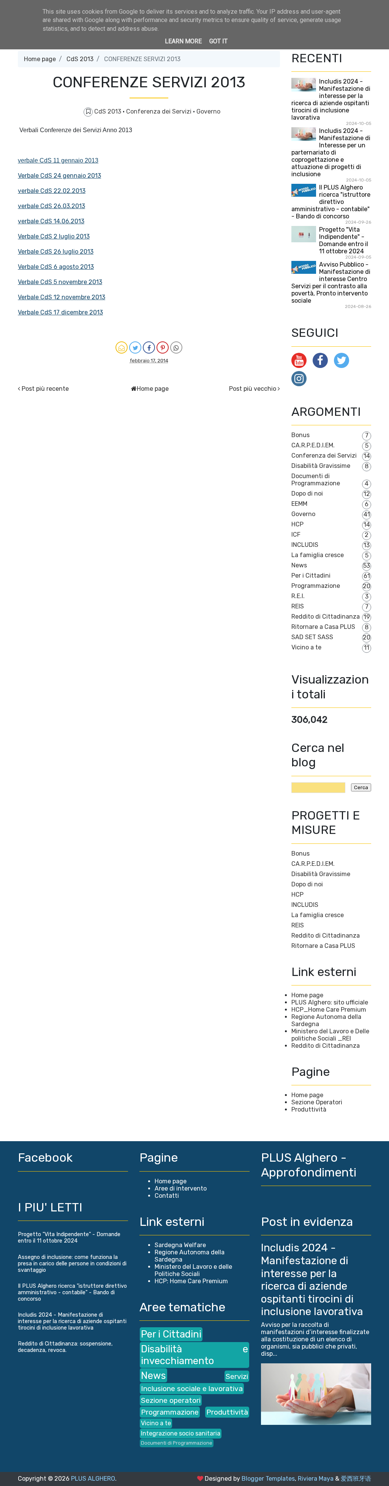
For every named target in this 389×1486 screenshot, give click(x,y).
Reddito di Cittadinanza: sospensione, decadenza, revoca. (65, 1347)
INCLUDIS (304, 544)
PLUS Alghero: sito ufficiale (329, 1002)
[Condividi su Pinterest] (163, 347)
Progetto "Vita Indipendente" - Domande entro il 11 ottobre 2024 (343, 240)
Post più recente (45, 388)
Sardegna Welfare (180, 1245)
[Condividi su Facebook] (149, 347)
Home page (40, 59)
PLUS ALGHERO (93, 1478)
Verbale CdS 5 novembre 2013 (60, 282)
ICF (295, 534)
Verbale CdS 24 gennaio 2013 (59, 175)
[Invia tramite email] (121, 347)
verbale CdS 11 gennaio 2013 (58, 160)
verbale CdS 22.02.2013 (51, 190)
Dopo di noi (307, 493)
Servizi (237, 1376)
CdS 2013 (79, 59)
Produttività (308, 1109)
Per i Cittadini (310, 575)
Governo (208, 111)
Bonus (300, 435)
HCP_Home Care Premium (328, 1009)
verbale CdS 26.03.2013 (51, 206)
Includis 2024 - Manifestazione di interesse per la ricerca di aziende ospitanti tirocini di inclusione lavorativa (330, 99)
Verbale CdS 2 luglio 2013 (54, 236)
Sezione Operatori (316, 1102)
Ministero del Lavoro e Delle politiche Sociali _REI (330, 1035)
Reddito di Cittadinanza (325, 616)
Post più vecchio (252, 388)
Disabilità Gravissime (320, 465)
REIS (297, 606)
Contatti (167, 1195)
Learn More (183, 41)
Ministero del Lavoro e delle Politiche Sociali (193, 1270)
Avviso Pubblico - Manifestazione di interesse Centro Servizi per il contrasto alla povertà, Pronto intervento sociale (330, 282)
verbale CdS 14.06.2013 (51, 221)
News (299, 565)
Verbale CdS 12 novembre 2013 (61, 297)
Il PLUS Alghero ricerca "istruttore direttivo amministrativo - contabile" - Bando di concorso (330, 202)
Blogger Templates (268, 1478)
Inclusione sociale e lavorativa (192, 1388)
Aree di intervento (181, 1188)
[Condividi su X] (135, 347)
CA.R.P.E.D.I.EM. (313, 445)
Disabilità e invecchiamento (194, 1354)
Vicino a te (306, 647)
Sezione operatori (171, 1400)
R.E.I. (298, 596)
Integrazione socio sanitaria (180, 1433)
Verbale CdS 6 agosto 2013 (56, 266)
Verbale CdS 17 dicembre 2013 (60, 312)
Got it (218, 41)
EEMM (299, 503)
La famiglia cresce (317, 555)
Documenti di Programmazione (315, 479)
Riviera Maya (316, 1478)
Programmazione (315, 585)
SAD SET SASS (312, 637)
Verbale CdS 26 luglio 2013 (55, 251)
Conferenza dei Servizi (159, 111)
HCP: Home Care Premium (191, 1281)
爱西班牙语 (356, 1478)
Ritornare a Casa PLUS (323, 626)
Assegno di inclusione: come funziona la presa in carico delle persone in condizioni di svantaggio (72, 1263)
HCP (297, 524)
